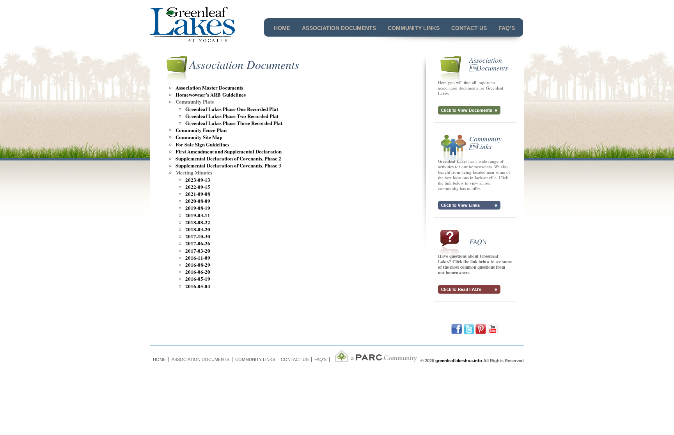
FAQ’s (506, 28)
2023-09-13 (197, 179)
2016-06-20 (197, 271)
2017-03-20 (197, 250)
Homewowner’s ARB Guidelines (211, 94)
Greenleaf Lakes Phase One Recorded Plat (231, 109)
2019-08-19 (197, 207)
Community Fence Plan (201, 130)
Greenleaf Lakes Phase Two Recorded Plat (231, 116)
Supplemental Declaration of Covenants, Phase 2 (228, 158)
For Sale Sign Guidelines (202, 144)
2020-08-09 (197, 200)
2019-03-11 (197, 215)
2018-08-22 (197, 222)
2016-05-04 (197, 286)
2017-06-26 (197, 243)
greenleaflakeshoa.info (458, 360)
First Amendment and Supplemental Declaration (229, 151)
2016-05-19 (197, 278)
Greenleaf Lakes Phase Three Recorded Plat (233, 123)
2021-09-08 (197, 193)
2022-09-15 (197, 186)
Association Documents (339, 28)
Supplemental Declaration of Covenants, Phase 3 (228, 165)
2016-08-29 (197, 264)
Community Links (414, 28)
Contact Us (469, 28)
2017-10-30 (197, 236)
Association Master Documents (209, 87)
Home (282, 28)
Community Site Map (199, 137)
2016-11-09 (197, 257)
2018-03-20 (197, 229)
